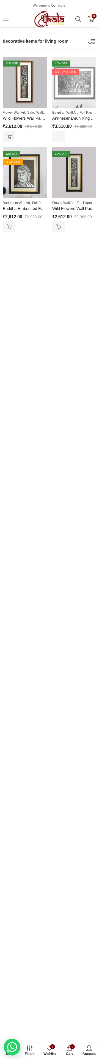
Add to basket (9, 136)
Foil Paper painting (46, 203)
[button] (12, 1047)
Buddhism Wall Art (16, 203)
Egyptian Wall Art (65, 112)
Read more (58, 136)
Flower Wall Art (14, 112)
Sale (30, 112)
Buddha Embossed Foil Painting (31, 208)
